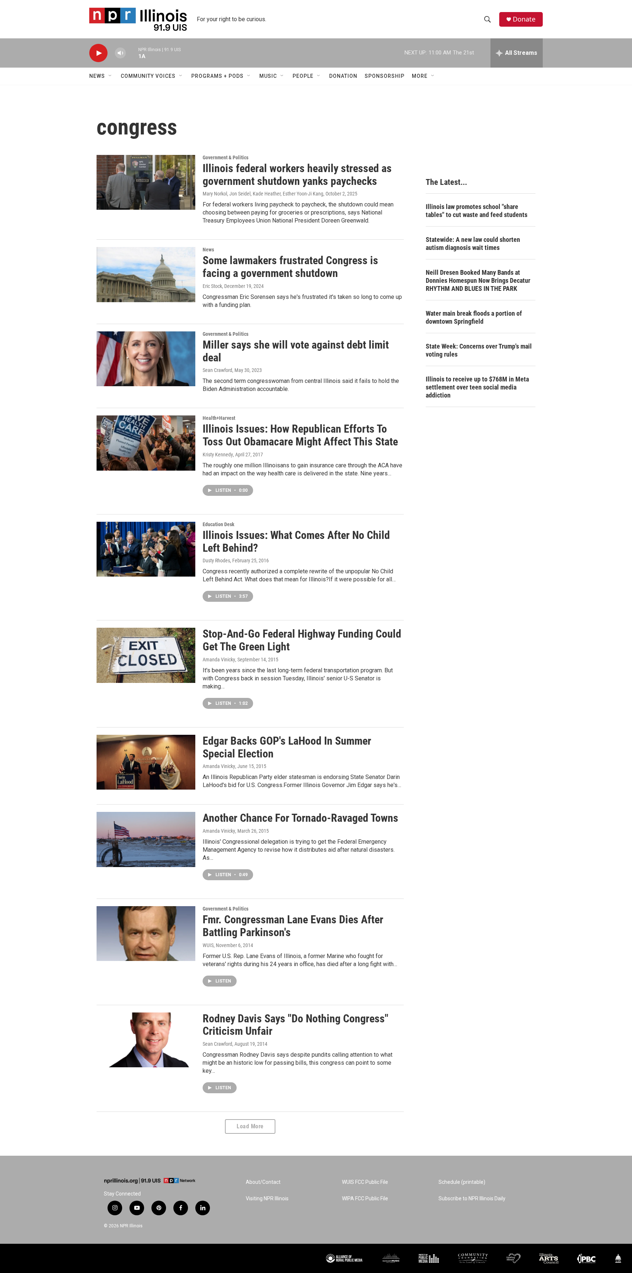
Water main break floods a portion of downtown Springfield (474, 317)
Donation (343, 76)
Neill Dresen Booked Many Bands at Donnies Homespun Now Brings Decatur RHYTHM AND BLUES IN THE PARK (478, 280)
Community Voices (148, 76)
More (420, 76)
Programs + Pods (217, 76)
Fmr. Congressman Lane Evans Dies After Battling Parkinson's (293, 926)
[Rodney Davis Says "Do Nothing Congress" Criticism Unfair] (146, 1039)
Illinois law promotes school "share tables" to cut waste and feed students (476, 210)
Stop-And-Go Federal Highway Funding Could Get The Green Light (302, 640)
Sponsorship (385, 76)
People (303, 76)
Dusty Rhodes (216, 560)
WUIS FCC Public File (365, 1182)
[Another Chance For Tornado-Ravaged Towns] (146, 839)
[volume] (120, 53)
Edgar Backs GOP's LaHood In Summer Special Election (287, 747)
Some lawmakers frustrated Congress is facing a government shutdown (290, 267)
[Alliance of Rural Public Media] (344, 1258)
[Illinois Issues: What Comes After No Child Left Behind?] (146, 549)
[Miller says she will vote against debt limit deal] (146, 358)
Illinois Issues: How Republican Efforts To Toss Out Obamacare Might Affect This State (300, 435)
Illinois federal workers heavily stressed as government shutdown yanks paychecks (297, 174)
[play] (98, 53)
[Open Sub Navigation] (110, 76)
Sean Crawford (217, 370)
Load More (250, 1126)
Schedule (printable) (462, 1182)
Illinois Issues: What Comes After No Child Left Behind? (296, 541)
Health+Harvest (219, 418)
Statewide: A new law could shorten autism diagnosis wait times (473, 243)
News (97, 76)
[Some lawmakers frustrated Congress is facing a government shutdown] (146, 274)
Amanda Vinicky (219, 659)
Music (268, 76)
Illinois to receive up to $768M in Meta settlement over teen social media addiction (477, 387)
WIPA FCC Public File (365, 1198)
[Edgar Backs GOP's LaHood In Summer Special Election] (146, 762)
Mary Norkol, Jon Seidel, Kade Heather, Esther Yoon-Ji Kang (263, 194)
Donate (524, 19)
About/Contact (263, 1182)
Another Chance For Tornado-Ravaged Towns (300, 818)
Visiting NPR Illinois (267, 1198)
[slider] (132, 53)
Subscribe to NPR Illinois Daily (472, 1198)
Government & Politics (225, 157)
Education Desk (218, 524)
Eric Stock (212, 286)
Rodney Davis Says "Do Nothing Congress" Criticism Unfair (295, 1025)
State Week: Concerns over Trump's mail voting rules (479, 350)
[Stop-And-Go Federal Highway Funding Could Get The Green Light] (146, 655)
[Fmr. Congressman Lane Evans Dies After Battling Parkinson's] (146, 933)
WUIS (208, 945)
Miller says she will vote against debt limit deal (296, 351)
